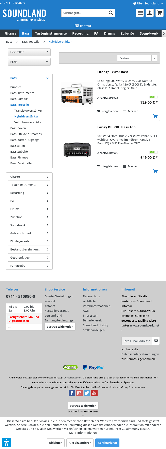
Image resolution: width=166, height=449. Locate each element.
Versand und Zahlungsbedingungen (60, 318)
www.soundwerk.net (144, 325)
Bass (13, 78)
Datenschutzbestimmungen (140, 354)
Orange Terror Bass (112, 72)
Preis (13, 62)
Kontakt (85, 26)
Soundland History (95, 325)
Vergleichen (109, 111)
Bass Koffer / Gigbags (24, 140)
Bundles (15, 87)
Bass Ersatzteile (21, 163)
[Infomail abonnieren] (156, 341)
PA (12, 201)
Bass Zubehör (19, 151)
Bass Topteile (19, 105)
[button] (6, 442)
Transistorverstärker (28, 110)
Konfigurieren (107, 443)
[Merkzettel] (140, 13)
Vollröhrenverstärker (28, 122)
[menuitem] (88, 13)
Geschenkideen (20, 257)
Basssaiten (17, 146)
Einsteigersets (19, 241)
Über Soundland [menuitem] (148, 3)
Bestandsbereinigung (24, 249)
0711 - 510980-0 (14, 3)
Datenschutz (91, 296)
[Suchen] (111, 13)
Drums (14, 209)
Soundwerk (18, 225)
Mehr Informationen (83, 432)
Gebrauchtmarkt (21, 233)
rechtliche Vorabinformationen (97, 303)
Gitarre (15, 177)
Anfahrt (50, 306)
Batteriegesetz (92, 320)
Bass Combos (19, 99)
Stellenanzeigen (94, 330)
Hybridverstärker (26, 116)
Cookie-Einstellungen (59, 296)
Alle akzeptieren (80, 443)
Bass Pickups (19, 157)
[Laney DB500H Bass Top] (77, 149)
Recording (17, 193)
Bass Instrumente (22, 93)
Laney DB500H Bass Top (116, 127)
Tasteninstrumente (23, 185)
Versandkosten (72, 377)
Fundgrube (17, 265)
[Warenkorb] (159, 13)
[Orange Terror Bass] (77, 94)
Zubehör (16, 217)
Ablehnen (55, 443)
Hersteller (17, 52)
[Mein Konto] (150, 13)
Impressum (90, 315)
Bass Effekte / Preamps (26, 134)
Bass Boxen (18, 128)
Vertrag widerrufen (60, 327)
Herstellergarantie (57, 311)
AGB (86, 311)
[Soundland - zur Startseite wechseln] (24, 15)
